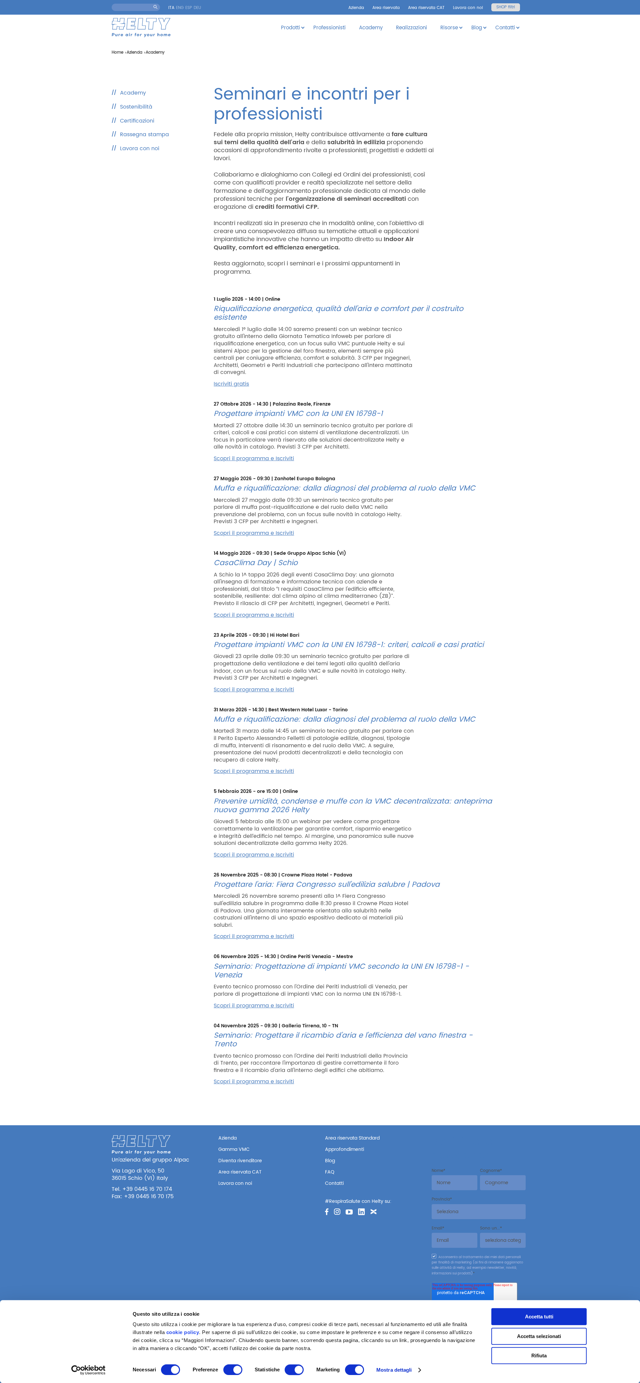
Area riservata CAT (426, 8)
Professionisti (329, 28)
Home (117, 52)
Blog (476, 28)
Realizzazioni (411, 28)
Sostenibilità (136, 107)
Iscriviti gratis (231, 384)
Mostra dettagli (394, 1370)
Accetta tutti (539, 1316)
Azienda (356, 8)
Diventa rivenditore (240, 1161)
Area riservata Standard (352, 1138)
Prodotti (290, 28)
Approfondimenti (344, 1149)
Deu (197, 8)
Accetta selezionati (539, 1336)
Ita (171, 8)
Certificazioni (137, 120)
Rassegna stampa (144, 134)
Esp (188, 8)
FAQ (329, 1172)
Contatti (505, 28)
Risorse (449, 28)
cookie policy (182, 1332)
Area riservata (386, 8)
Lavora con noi (468, 8)
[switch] (232, 1369)
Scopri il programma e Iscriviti (254, 458)
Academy (371, 28)
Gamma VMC (234, 1149)
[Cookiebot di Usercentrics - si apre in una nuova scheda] (88, 1370)
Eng (180, 8)
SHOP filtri (505, 7)
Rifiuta (539, 1355)
